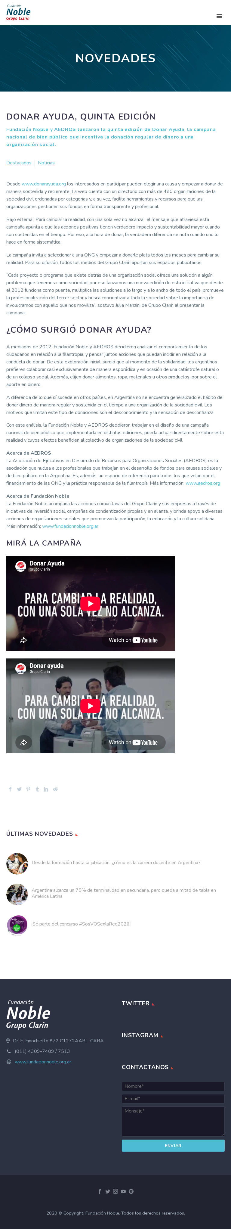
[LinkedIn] (46, 789)
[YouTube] (123, 1191)
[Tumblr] (37, 789)
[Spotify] (131, 1191)
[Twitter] (19, 789)
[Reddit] (55, 789)
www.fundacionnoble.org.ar (70, 526)
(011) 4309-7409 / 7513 (42, 1051)
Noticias (46, 163)
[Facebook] (10, 789)
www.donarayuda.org (44, 184)
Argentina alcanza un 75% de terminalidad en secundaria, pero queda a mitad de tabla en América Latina (124, 893)
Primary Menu (219, 16)
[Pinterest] (28, 789)
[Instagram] (115, 1191)
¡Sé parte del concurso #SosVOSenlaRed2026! (81, 924)
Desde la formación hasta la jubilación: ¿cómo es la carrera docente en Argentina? (116, 862)
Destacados (19, 163)
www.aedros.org (203, 483)
